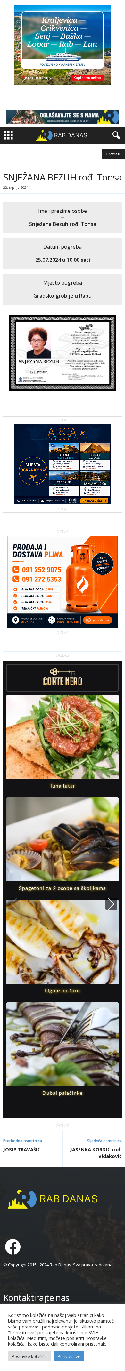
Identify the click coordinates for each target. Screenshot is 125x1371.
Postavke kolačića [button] (29, 1356)
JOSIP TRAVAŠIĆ (22, 1149)
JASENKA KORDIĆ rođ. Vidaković (96, 1152)
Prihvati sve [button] (69, 1356)
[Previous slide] (14, 904)
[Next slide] (111, 904)
